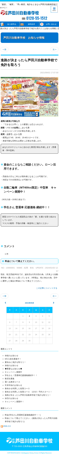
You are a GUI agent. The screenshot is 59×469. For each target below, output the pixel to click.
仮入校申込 (11, 24)
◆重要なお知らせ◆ (13, 369)
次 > (54, 49)
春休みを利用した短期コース (17, 388)
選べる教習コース (13, 382)
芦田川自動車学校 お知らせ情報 (24, 37)
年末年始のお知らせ (13, 385)
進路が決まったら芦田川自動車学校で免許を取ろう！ (28, 395)
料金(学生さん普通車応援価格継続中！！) (23, 415)
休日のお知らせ (11, 398)
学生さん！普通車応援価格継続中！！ (21, 375)
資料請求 (31, 24)
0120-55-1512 (36, 18)
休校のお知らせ (11, 355)
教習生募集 (9, 379)
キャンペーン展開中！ (14, 402)
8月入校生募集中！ (13, 359)
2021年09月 (29, 303)
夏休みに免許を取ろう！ (15, 362)
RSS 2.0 (7, 426)
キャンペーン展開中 (13, 372)
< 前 (4, 49)
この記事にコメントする (46, 288)
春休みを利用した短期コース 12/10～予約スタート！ (28, 392)
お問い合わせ (51, 24)
